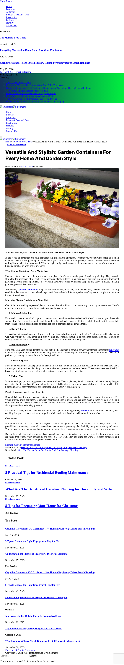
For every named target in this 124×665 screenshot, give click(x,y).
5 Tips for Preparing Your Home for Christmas (41, 506)
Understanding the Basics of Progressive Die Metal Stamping (35, 101)
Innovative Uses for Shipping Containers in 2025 (29, 96)
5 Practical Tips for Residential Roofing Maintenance (46, 473)
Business (10, 9)
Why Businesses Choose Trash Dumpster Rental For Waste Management (42, 641)
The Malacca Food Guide (13, 37)
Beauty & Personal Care (17, 14)
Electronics (11, 17)
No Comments (27, 166)
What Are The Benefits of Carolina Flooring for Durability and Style (58, 489)
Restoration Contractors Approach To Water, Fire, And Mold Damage (54, 447)
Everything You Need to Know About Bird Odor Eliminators (31, 50)
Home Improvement (16, 144)
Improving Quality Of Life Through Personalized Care (33, 616)
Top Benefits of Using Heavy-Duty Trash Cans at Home (33, 628)
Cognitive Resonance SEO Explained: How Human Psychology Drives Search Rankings (45, 63)
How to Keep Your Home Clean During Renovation (31, 93)
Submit (33, 656)
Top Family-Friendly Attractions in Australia (27, 90)
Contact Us (11, 25)
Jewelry (9, 23)
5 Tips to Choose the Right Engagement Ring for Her (31, 99)
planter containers (31, 444)
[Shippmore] (13, 106)
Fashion (10, 20)
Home (9, 6)
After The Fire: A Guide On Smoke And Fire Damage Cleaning (47, 450)
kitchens (9, 444)
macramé (18, 444)
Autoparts (10, 12)
